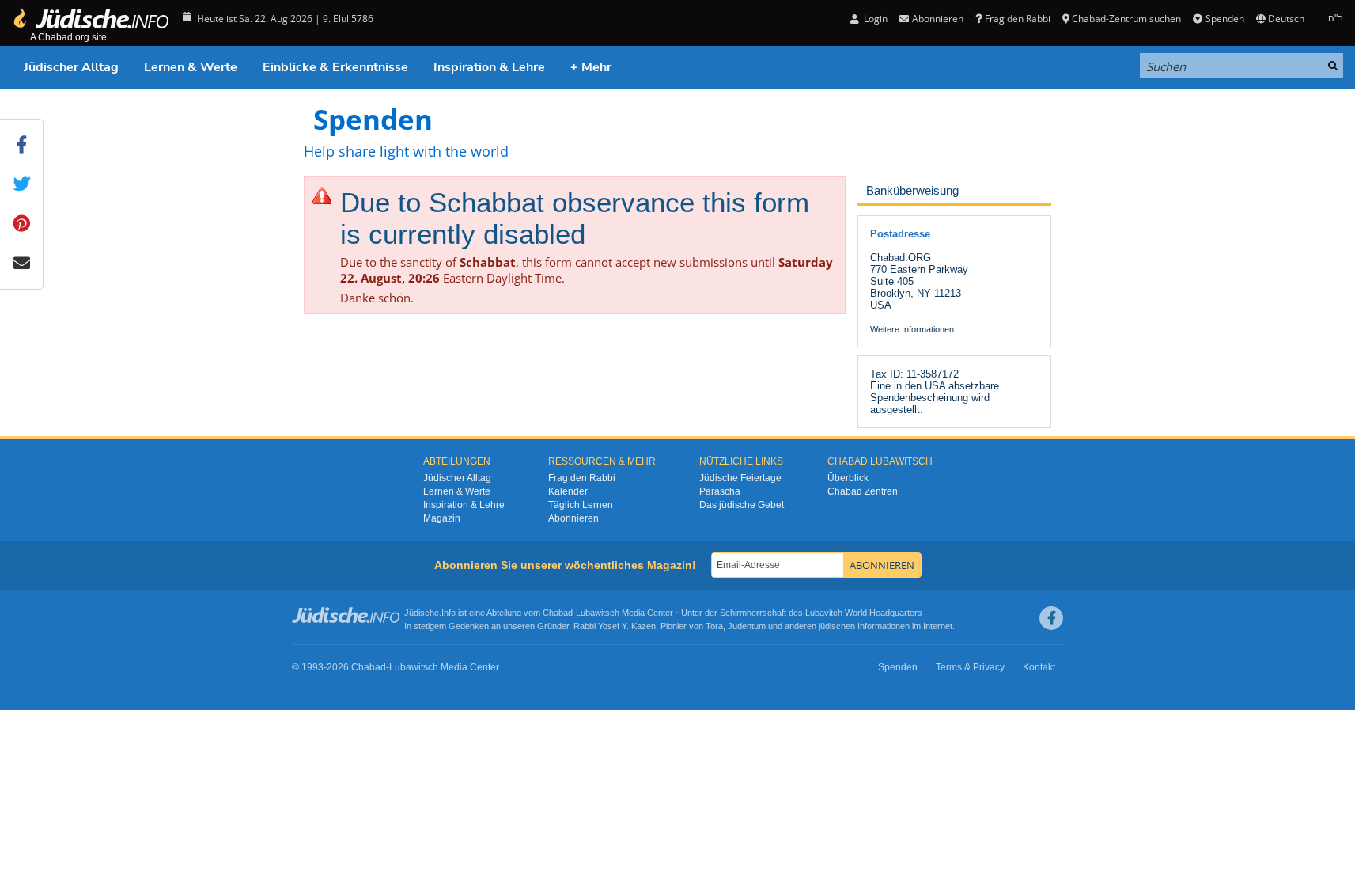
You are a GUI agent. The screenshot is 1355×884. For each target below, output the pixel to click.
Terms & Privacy (970, 667)
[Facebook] (1051, 618)
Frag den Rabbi (1017, 18)
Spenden (1224, 18)
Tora (714, 626)
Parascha (719, 491)
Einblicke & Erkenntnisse (335, 67)
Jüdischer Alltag (71, 67)
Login (874, 18)
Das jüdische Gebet (741, 504)
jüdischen (837, 626)
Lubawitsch (597, 612)
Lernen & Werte (190, 67)
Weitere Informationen (912, 329)
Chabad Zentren (862, 491)
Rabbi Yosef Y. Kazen (614, 626)
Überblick (848, 478)
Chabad (558, 612)
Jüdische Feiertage (740, 478)
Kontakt (1039, 667)
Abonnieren (573, 518)
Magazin (441, 518)
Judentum (747, 626)
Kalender (568, 491)
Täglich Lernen (580, 504)
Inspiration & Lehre (489, 67)
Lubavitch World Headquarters (863, 612)
